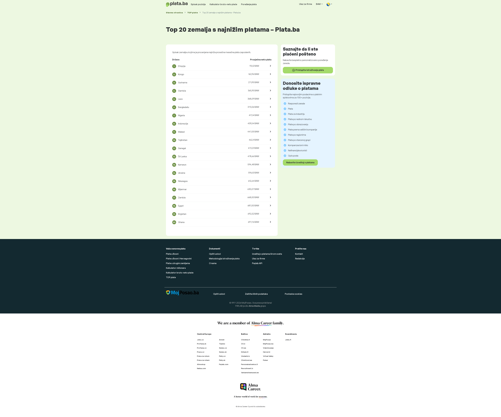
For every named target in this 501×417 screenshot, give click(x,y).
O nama (212, 263)
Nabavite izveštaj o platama (300, 162)
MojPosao (267, 340)
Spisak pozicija (198, 4)
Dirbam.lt (244, 352)
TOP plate (192, 12)
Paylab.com (223, 364)
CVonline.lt (245, 340)
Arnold (221, 340)
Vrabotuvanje (268, 348)
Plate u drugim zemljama (178, 263)
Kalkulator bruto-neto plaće (223, 4)
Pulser (265, 360)
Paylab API (257, 263)
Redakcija (300, 258)
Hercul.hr (266, 352)
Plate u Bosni (172, 254)
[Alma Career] (250, 387)
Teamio (222, 344)
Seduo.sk (223, 352)
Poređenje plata (249, 4)
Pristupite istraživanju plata (309, 70)
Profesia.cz (202, 348)
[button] (329, 4)
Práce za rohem (203, 360)
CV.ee (243, 348)
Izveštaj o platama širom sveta (267, 254)
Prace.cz (200, 352)
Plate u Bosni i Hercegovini (179, 258)
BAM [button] (318, 4)
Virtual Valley (268, 356)
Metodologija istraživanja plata (224, 258)
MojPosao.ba (268, 344)
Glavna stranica (174, 12)
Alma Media (254, 306)
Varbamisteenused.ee (250, 372)
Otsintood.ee (246, 360)
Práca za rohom (203, 356)
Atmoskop (201, 364)
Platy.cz (222, 356)
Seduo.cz (223, 348)
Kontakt (299, 254)
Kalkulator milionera (176, 268)
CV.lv (243, 344)
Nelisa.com (201, 368)
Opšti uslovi (215, 254)
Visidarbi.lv (245, 356)
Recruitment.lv (247, 368)
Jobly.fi (288, 340)
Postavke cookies (293, 294)
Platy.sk (222, 360)
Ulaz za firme (305, 4)
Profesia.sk (201, 344)
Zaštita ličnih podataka (256, 294)
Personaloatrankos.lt (249, 364)
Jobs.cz (200, 340)
